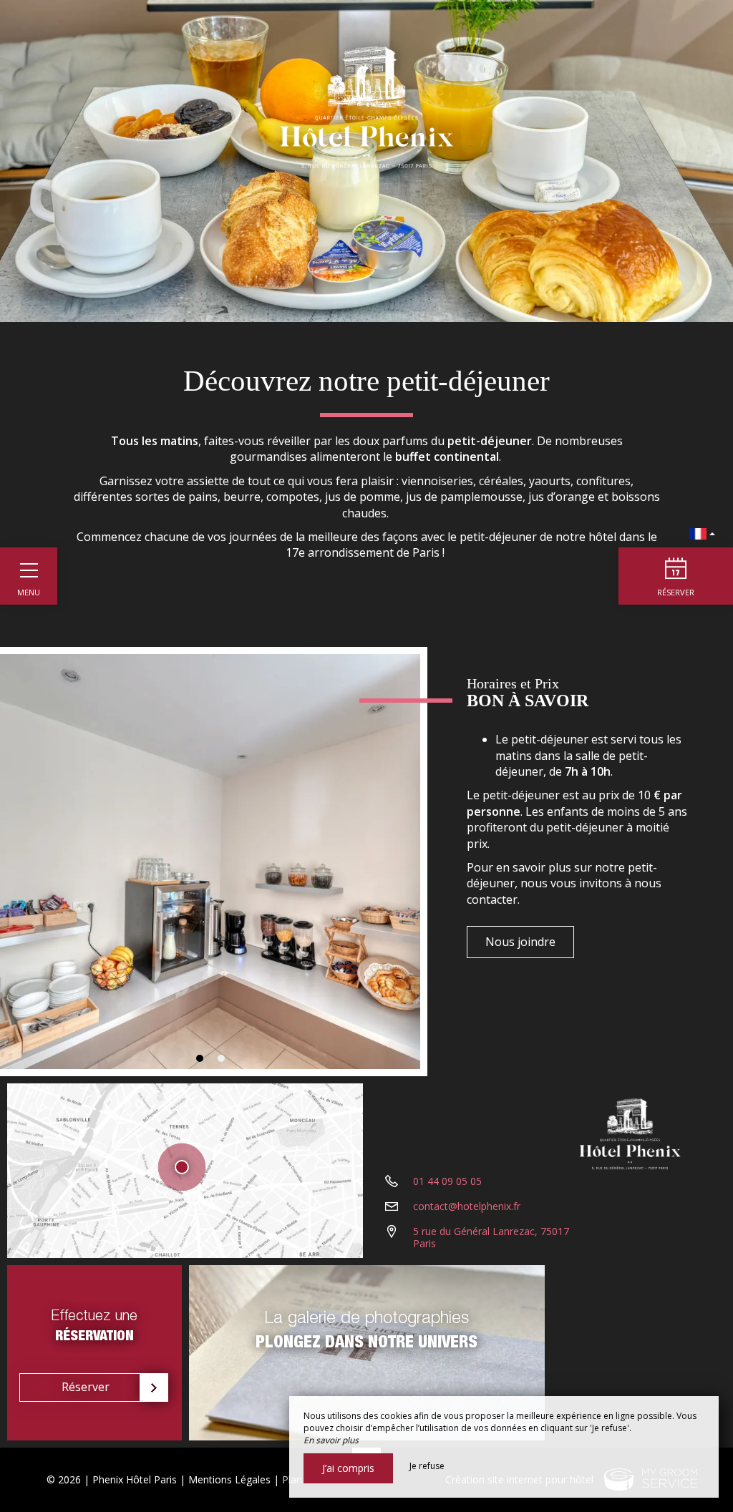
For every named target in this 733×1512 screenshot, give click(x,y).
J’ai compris (348, 1468)
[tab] (199, 1058)
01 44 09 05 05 (447, 1181)
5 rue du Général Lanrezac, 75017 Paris (491, 1237)
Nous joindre (520, 942)
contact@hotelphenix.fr (466, 1206)
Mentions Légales (229, 1479)
